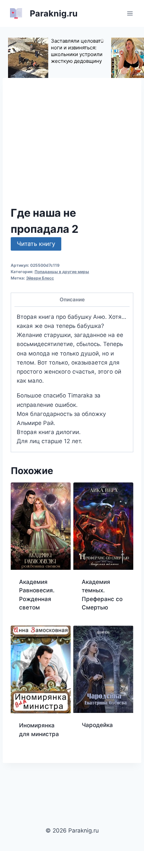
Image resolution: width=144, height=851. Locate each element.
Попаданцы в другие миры (61, 271)
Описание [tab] (72, 299)
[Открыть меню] (130, 13)
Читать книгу (36, 243)
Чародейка (97, 725)
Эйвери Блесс (40, 278)
